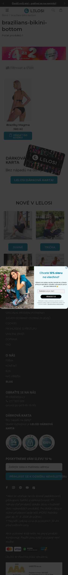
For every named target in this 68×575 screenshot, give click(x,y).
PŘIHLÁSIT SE (51, 296)
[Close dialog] (66, 268)
